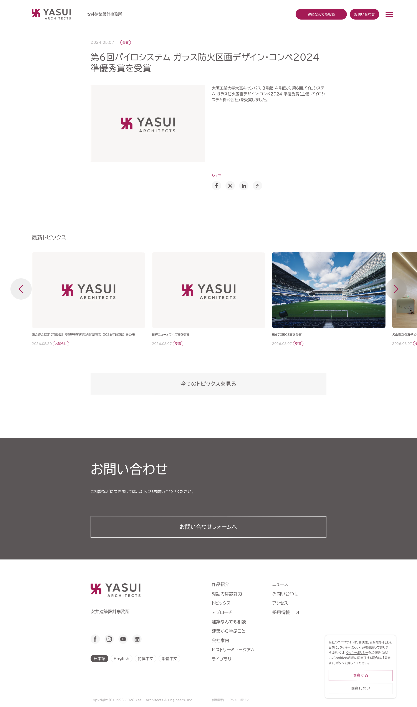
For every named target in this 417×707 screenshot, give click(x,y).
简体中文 (145, 658)
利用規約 (218, 700)
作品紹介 (220, 584)
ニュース (280, 584)
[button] (21, 289)
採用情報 (281, 612)
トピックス (221, 603)
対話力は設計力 (227, 593)
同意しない (360, 688)
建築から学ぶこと (228, 631)
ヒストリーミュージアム (233, 649)
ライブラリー (224, 659)
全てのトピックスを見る (208, 384)
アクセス (280, 603)
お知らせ (61, 343)
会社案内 (220, 640)
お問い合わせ (364, 14)
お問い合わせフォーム (208, 526)
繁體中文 (169, 658)
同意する (360, 675)
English (121, 658)
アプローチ (222, 612)
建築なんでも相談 (229, 621)
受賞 (125, 42)
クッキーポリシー (240, 700)
